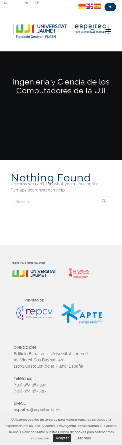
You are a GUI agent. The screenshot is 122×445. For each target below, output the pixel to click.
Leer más (83, 438)
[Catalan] (82, 6)
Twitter (5, 2)
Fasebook (16, 2)
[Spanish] (98, 6)
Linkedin (37, 2)
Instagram (27, 2)
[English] (90, 6)
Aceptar (62, 438)
